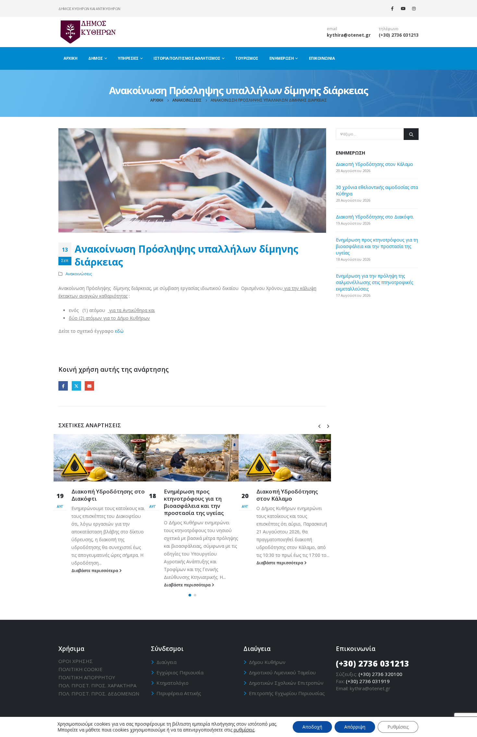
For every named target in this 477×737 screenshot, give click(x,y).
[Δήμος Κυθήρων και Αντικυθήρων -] (87, 31)
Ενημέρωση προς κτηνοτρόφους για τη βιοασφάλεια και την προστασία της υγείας (194, 502)
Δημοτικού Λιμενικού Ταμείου (282, 672)
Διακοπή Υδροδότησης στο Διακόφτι (108, 495)
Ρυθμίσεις (398, 727)
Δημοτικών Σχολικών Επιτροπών (286, 683)
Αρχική (70, 58)
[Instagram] (413, 8)
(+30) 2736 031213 (399, 35)
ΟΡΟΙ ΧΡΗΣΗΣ (75, 661)
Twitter (76, 386)
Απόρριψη (354, 727)
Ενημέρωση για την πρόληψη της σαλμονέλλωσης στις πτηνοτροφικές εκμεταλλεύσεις (374, 282)
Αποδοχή (312, 727)
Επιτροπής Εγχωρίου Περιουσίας (287, 693)
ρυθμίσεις (244, 730)
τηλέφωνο (388, 28)
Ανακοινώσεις (79, 274)
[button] (189, 595)
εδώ (119, 331)
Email (89, 386)
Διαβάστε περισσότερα (95, 570)
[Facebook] (392, 8)
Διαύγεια (166, 662)
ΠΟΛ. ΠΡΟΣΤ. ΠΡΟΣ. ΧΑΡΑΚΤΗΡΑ (97, 685)
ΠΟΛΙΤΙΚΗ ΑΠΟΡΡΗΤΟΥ (86, 677)
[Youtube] (403, 8)
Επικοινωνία (322, 58)
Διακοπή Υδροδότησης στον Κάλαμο (287, 495)
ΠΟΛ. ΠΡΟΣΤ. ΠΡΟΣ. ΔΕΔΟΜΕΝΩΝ (98, 693)
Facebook (63, 386)
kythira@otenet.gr (349, 35)
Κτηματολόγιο (172, 683)
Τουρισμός (246, 58)
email (332, 28)
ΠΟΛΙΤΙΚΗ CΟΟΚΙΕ (80, 669)
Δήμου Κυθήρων (267, 662)
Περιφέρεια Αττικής (178, 693)
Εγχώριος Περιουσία (179, 672)
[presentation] (319, 426)
